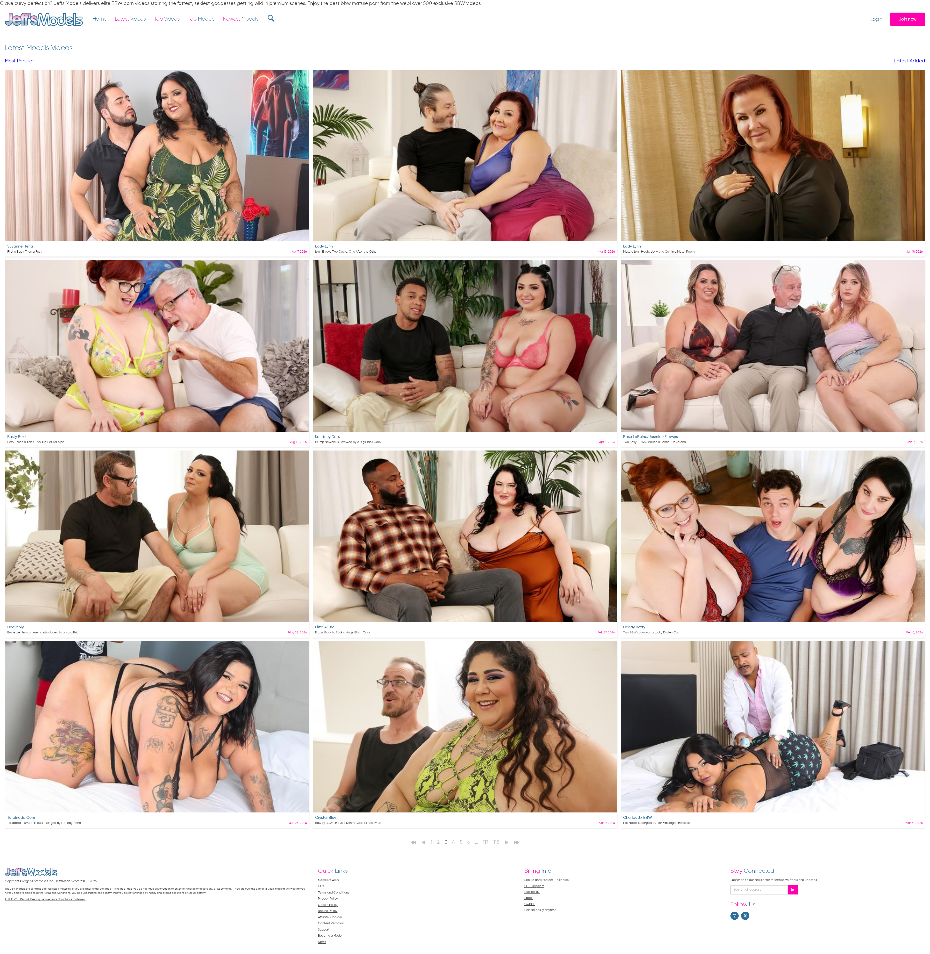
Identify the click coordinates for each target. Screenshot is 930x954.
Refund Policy (327, 911)
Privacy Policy (328, 898)
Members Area (328, 880)
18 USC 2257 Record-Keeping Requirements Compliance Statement (45, 899)
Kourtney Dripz (328, 437)
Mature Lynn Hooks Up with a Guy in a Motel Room (659, 251)
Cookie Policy (328, 905)
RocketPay (532, 892)
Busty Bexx (16, 437)
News (322, 942)
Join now (907, 19)
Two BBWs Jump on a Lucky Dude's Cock (652, 632)
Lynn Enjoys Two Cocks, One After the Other (346, 251)
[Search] (270, 18)
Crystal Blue (325, 818)
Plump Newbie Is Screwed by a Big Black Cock (348, 442)
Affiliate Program (330, 917)
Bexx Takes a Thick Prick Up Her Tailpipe (35, 442)
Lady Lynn (324, 246)
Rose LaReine (635, 437)
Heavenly (15, 627)
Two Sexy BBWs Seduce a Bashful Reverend (654, 442)
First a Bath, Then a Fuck (24, 251)
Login (876, 19)
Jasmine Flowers (663, 437)
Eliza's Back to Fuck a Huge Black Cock (342, 632)
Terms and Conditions (333, 892)
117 (485, 842)
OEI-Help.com (534, 886)
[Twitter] (745, 916)
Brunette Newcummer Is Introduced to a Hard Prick (43, 632)
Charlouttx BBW (637, 818)
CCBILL (529, 904)
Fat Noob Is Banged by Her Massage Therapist (656, 823)
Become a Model (330, 935)
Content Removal (331, 923)
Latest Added (909, 61)
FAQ (321, 886)
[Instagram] (734, 916)
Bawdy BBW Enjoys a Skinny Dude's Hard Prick (348, 823)
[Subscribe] (793, 889)
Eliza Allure (324, 627)
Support (323, 929)
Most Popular (19, 61)
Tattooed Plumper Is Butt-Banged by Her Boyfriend (44, 823)
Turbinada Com (21, 818)
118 (496, 842)
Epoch (528, 898)
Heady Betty (634, 627)
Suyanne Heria (20, 246)
